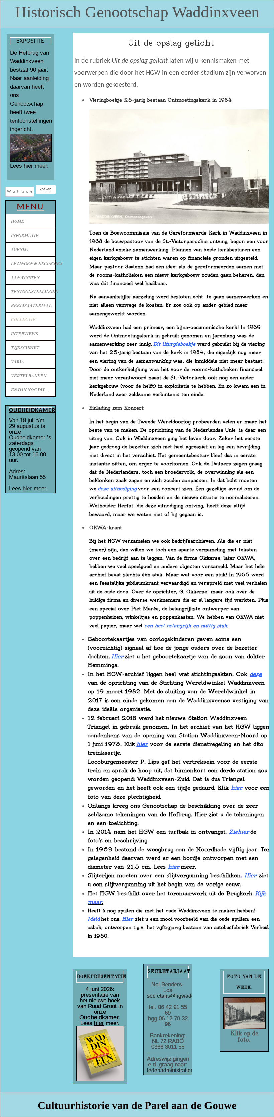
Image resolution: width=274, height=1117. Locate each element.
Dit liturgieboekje (174, 344)
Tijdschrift (25, 348)
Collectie (23, 319)
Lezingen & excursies (33, 263)
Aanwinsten (25, 277)
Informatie (25, 235)
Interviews (24, 334)
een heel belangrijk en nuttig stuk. (186, 626)
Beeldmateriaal (31, 305)
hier (28, 166)
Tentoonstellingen (33, 291)
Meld (94, 919)
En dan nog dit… (30, 390)
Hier (117, 656)
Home (17, 221)
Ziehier (239, 831)
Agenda (19, 249)
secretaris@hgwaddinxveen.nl (183, 996)
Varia (17, 362)
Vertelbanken (28, 376)
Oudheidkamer (99, 1017)
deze (117, 489)
